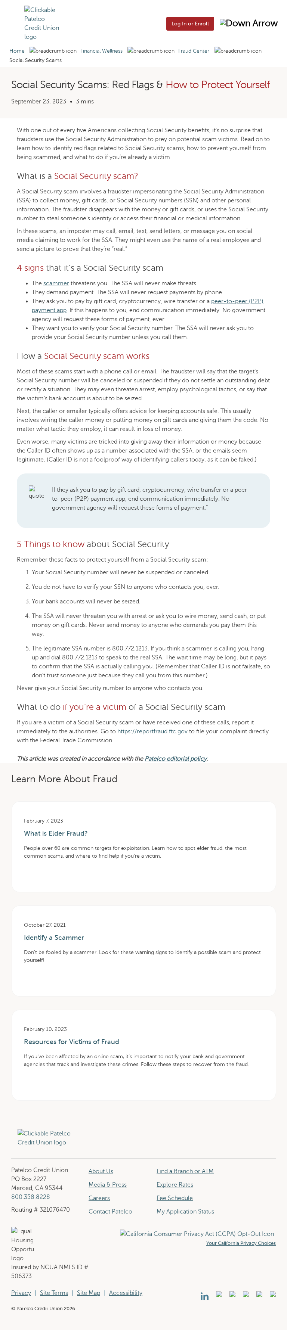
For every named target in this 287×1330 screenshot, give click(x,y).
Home (17, 51)
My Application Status (185, 1211)
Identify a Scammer (54, 937)
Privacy (21, 1293)
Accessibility (125, 1293)
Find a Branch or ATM (185, 1171)
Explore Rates (175, 1184)
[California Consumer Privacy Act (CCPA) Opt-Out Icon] (198, 1234)
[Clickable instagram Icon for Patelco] (245, 1296)
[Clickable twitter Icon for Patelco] (258, 1296)
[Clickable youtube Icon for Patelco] (218, 1296)
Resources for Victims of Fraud (71, 1041)
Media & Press (108, 1184)
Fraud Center (193, 51)
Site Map (88, 1293)
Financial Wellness (101, 51)
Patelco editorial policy (176, 758)
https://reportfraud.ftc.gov (152, 731)
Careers (99, 1198)
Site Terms (54, 1293)
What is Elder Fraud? (56, 833)
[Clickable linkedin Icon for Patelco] (205, 1296)
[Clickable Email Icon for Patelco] (272, 1296)
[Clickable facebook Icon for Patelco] (231, 1296)
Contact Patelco (110, 1211)
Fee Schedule (175, 1198)
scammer (56, 283)
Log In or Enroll (190, 24)
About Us (101, 1171)
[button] (13, 23)
